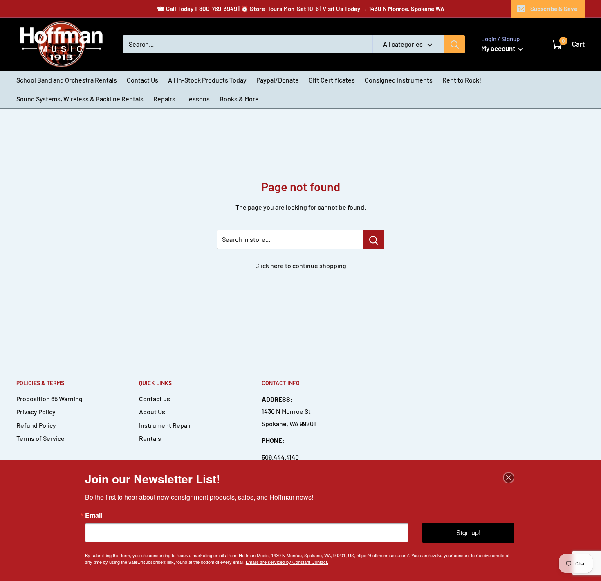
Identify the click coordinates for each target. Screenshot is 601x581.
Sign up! (468, 532)
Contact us (154, 398)
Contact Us (142, 80)
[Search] (454, 44)
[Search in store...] (373, 239)
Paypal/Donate (277, 80)
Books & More (239, 99)
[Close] (509, 478)
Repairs (164, 99)
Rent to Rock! (461, 80)
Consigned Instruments (399, 80)
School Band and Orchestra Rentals (66, 80)
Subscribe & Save (553, 8)
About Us (152, 412)
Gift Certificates (332, 80)
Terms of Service (40, 438)
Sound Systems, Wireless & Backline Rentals (80, 99)
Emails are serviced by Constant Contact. (287, 562)
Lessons (197, 99)
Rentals (150, 438)
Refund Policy (36, 425)
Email (93, 515)
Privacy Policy (36, 412)
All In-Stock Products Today (207, 80)
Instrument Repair (165, 425)
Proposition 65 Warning (49, 398)
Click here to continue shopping (300, 265)
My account (498, 48)
